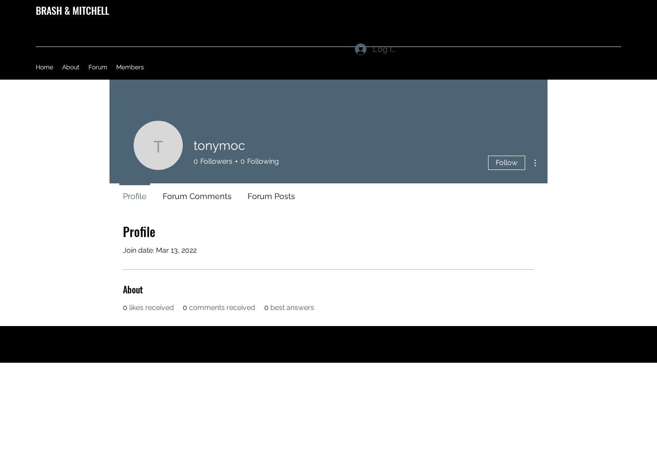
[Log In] (352, 49)
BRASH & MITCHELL (72, 10)
